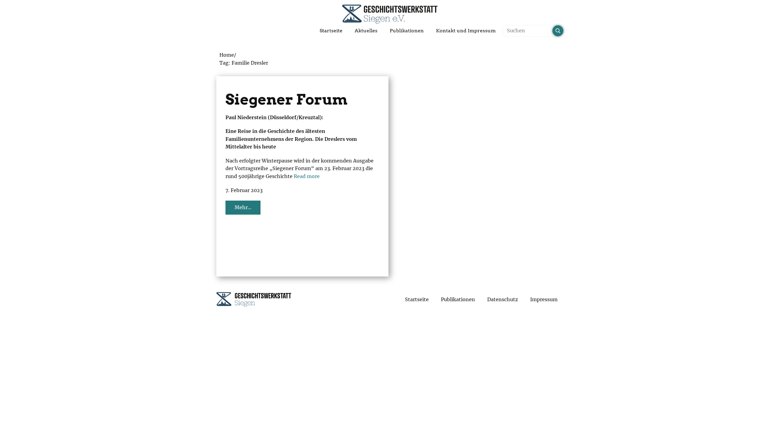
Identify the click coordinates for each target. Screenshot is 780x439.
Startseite (331, 31)
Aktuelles (366, 31)
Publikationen (407, 31)
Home (226, 55)
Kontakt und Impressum (466, 31)
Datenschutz (502, 299)
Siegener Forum (286, 99)
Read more (307, 176)
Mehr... (243, 207)
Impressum (544, 299)
